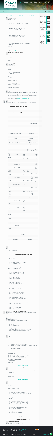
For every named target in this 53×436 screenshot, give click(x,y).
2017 (15, 15)
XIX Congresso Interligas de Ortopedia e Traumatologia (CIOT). (17, 367)
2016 (13, 15)
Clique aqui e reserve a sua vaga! (23, 419)
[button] (51, 434)
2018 (17, 15)
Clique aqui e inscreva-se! (23, 89)
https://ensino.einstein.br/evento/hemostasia (23, 314)
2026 (33, 15)
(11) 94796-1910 (24, 429)
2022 (24, 15)
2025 (31, 15)
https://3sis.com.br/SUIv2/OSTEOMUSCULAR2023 (23, 98)
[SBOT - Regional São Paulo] (10, 4)
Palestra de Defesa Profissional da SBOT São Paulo (15, 52)
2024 (29, 15)
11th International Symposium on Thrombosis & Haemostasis (17, 311)
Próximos (10, 15)
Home (45, 11)
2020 (22, 15)
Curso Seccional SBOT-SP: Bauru (13, 63)
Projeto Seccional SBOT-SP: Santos (13, 246)
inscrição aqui (20, 254)
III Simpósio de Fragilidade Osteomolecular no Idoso (15, 90)
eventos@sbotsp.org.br (15, 50)
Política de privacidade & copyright (45, 434)
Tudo (7, 15)
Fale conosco (20, 430)
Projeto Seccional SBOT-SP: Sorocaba (13, 421)
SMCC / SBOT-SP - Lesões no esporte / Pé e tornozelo (16, 381)
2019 (20, 15)
